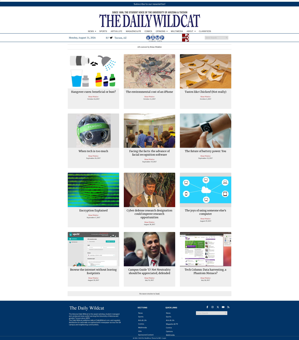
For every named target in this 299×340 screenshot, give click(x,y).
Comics (148, 31)
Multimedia (177, 31)
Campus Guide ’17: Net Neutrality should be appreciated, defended (149, 271)
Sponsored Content (146, 335)
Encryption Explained (93, 210)
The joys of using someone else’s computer (205, 212)
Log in (164, 338)
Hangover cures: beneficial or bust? (93, 91)
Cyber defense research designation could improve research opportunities (149, 214)
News (91, 31)
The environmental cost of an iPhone (149, 91)
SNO (159, 338)
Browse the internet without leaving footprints (93, 271)
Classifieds (205, 31)
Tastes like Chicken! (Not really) (205, 91)
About (190, 31)
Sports (103, 31)
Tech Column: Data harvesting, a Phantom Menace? (205, 271)
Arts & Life (116, 31)
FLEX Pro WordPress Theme (147, 338)
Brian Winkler (93, 96)
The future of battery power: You (205, 151)
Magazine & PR (133, 31)
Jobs (140, 331)
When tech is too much (93, 151)
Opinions (160, 31)
